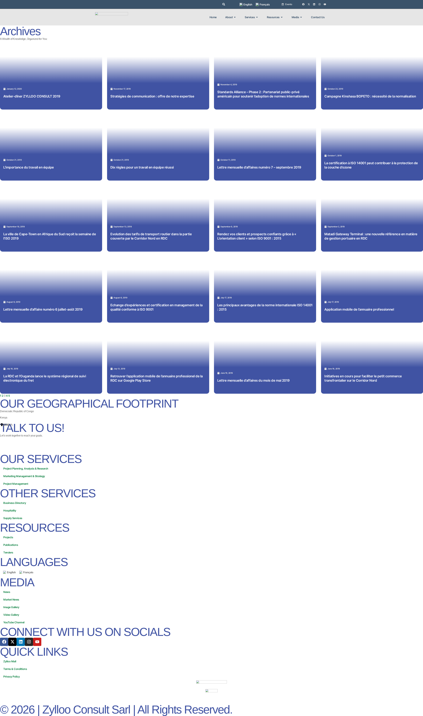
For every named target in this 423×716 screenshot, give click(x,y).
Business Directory (14, 503)
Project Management (15, 483)
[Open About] (234, 17)
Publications (10, 544)
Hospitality (9, 510)
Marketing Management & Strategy (24, 476)
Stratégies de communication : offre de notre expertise (152, 96)
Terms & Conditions (15, 669)
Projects (8, 537)
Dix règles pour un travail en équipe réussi (142, 167)
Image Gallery (11, 607)
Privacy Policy (11, 676)
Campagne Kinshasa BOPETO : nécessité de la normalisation (370, 96)
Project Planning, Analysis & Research (25, 468)
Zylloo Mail (9, 661)
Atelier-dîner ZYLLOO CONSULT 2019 (31, 96)
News (6, 592)
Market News (11, 599)
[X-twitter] (309, 4)
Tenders (8, 552)
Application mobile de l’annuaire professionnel (359, 309)
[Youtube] (325, 4)
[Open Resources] (281, 17)
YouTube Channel (13, 622)
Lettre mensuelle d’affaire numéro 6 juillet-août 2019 (43, 309)
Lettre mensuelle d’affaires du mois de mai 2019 (253, 380)
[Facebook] (303, 4)
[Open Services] (257, 17)
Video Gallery (11, 614)
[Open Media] (301, 17)
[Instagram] (319, 4)
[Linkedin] (314, 4)
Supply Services (12, 518)
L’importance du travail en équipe (28, 167)
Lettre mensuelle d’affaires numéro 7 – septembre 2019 (259, 167)
